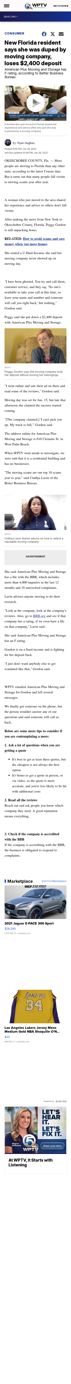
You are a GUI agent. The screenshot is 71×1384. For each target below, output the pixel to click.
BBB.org (39, 615)
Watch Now (60, 6)
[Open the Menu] (6, 5)
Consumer (14, 33)
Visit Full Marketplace (54, 881)
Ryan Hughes (26, 143)
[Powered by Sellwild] (60, 1101)
